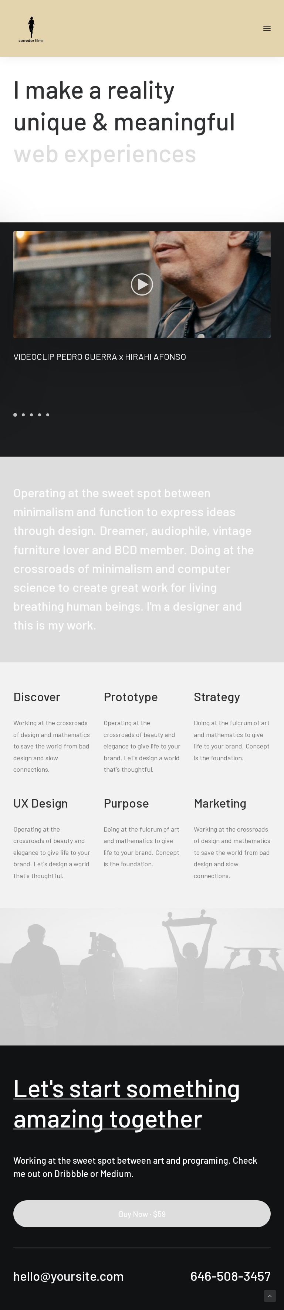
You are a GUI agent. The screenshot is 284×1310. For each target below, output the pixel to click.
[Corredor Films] (31, 28)
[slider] (137, 332)
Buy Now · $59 (142, 1213)
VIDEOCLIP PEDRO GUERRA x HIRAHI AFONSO (99, 356)
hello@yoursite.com (68, 1275)
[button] (142, 284)
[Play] (18, 332)
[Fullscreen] (265, 332)
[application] (142, 284)
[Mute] (255, 332)
